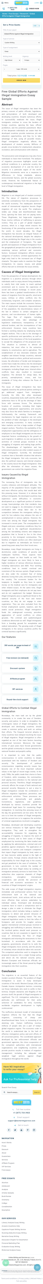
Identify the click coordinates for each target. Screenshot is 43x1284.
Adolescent (6, 1186)
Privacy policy (24, 1278)
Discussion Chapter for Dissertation (15, 1240)
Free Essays (14, 14)
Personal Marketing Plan (11, 1243)
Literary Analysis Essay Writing (13, 1223)
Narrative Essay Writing (10, 1236)
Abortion (5, 1182)
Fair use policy (21, 1281)
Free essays (6, 1170)
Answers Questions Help (11, 1226)
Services (5, 1160)
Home (4, 14)
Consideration (7, 1207)
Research (24, 14)
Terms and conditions (9, 1278)
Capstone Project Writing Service (14, 1229)
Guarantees (6, 1156)
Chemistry (5, 1200)
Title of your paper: (10, 30)
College (4, 1203)
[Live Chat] (37, 1267)
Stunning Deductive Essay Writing (14, 1233)
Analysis (5, 1189)
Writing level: (7, 56)
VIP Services (6, 1166)
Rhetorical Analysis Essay (11, 1250)
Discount (5, 1149)
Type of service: (8, 39)
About (4, 1153)
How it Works (6, 1142)
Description (6, 1210)
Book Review (6, 1196)
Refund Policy (36, 1278)
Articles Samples (8, 1193)
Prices (4, 1146)
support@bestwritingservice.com (21, 1121)
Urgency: (25, 56)
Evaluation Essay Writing (11, 1247)
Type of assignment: (10, 47)
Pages (5, 65)
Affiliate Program (8, 1163)
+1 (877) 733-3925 (12, 9)
